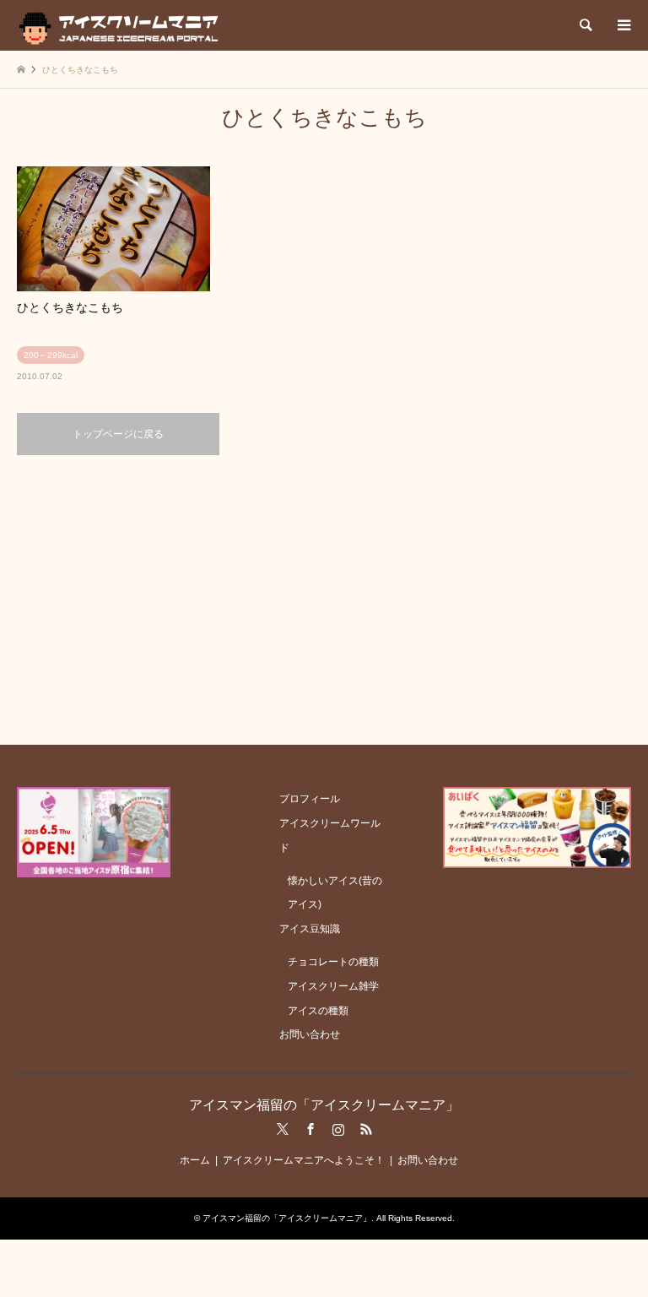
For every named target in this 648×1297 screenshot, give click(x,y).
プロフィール (309, 799)
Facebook (310, 1129)
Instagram (338, 1129)
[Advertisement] (324, 598)
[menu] (622, 25)
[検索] (584, 25)
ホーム (195, 1160)
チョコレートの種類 (333, 962)
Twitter (283, 1129)
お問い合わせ (309, 1034)
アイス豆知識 (309, 929)
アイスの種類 (318, 1011)
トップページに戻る (118, 434)
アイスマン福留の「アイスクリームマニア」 (324, 1105)
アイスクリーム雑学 (333, 986)
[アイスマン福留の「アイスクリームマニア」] (123, 25)
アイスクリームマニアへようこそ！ (304, 1160)
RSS (366, 1129)
